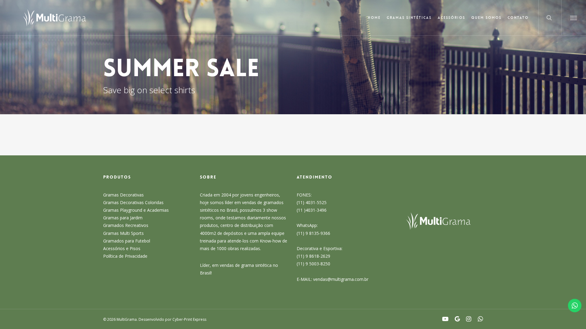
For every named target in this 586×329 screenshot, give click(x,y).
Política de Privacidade (125, 256)
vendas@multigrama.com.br (340, 279)
